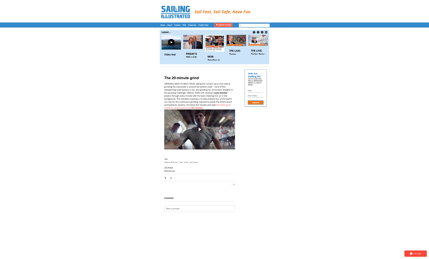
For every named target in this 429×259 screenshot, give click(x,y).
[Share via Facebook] (165, 178)
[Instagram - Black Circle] (258, 32)
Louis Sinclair (193, 162)
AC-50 (186, 162)
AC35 (181, 162)
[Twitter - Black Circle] (262, 32)
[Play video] (199, 129)
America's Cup (169, 171)
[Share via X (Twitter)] (171, 178)
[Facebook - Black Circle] (254, 32)
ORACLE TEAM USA (171, 162)
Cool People (168, 167)
